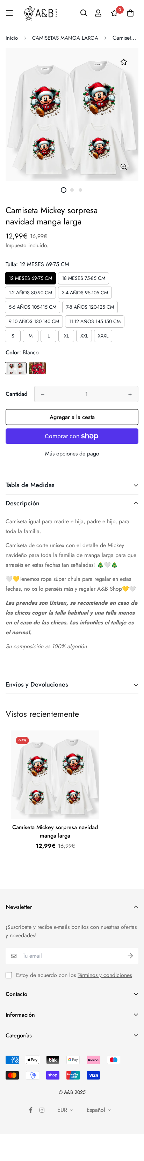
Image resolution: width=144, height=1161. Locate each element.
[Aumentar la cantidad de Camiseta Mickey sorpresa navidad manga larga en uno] (130, 394)
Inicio (12, 38)
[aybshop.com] (41, 13)
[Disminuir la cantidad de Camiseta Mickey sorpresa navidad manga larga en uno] (43, 394)
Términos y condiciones (105, 975)
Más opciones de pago (72, 454)
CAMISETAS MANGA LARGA (65, 38)
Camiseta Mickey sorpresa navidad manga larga (55, 831)
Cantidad (16, 394)
